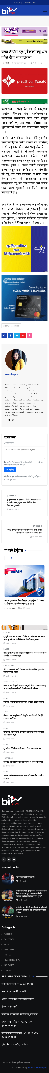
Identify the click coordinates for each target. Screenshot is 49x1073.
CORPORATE (8, 758)
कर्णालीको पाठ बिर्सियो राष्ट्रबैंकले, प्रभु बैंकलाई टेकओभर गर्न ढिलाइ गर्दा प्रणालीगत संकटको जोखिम (31, 910)
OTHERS (7, 970)
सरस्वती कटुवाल (11, 374)
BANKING (5, 63)
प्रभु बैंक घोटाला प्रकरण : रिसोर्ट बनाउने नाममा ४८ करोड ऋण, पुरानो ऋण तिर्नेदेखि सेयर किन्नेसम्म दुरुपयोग (24, 503)
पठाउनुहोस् (10, 469)
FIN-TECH (8, 955)
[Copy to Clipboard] (29, 335)
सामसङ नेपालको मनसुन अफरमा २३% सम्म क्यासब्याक (23, 762)
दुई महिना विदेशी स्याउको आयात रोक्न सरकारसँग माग (22, 748)
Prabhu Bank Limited (11, 326)
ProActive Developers (37, 1067)
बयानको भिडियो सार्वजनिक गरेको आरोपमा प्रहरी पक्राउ (24, 702)
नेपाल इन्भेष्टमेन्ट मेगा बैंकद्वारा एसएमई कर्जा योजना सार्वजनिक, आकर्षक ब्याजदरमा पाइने (24, 531)
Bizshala (11, 608)
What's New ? (9, 950)
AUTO (6, 712)
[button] (7, 558)
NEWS (6, 698)
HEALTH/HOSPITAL (12, 960)
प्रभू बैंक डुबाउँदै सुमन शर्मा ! (25, 877)
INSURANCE (9, 965)
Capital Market (15, 569)
